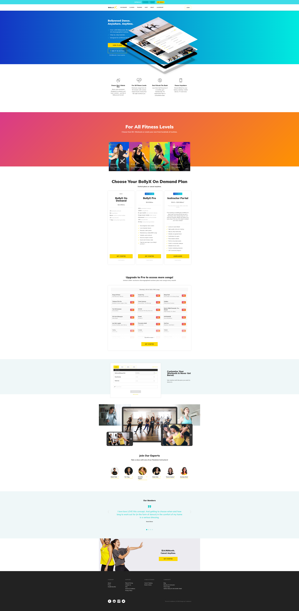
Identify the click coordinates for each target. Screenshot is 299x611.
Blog (165, 583)
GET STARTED (121, 256)
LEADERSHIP (160, 7)
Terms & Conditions (130, 588)
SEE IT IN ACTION (118, 51)
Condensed (188, 601)
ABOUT (152, 7)
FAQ (126, 587)
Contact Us (128, 585)
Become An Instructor (169, 585)
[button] (147, 529)
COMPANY (111, 579)
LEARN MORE (177, 256)
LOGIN (188, 7)
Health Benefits (112, 587)
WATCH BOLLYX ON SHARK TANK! (173, 588)
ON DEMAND (123, 7)
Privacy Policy (128, 590)
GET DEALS (160, 2)
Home (113, 7)
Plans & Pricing (129, 583)
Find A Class (167, 587)
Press (109, 585)
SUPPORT (128, 579)
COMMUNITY (167, 579)
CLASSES (131, 7)
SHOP (146, 7)
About (109, 583)
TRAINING (139, 7)
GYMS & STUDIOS (149, 579)
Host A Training (148, 583)
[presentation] (108, 512)
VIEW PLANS (117, 45)
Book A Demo (148, 585)
